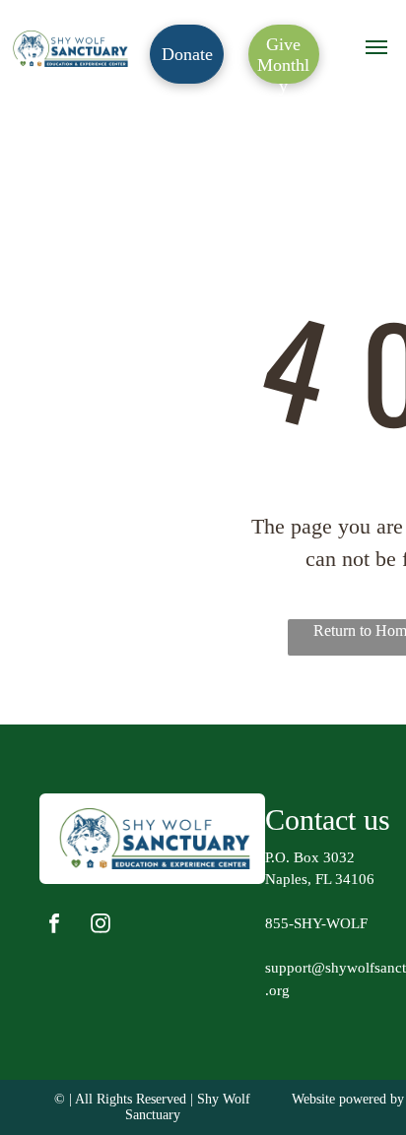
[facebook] (54, 926)
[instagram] (100, 926)
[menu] (376, 47)
